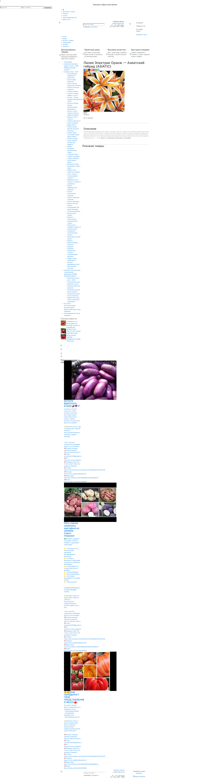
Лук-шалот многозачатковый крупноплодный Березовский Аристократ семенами (72, 307)
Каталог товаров (68, 40)
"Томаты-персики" (73, 158)
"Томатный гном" (72, 154)
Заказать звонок (118, 21)
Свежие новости (69, 318)
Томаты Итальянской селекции (71, 193)
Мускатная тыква (73, 164)
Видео (65, 38)
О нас (64, 36)
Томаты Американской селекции (72, 187)
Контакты (66, 46)
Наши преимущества (69, 17)
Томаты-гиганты (72, 138)
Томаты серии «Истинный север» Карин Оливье (73, 134)
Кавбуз (69, 146)
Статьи (65, 15)
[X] (89, 70)
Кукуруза (70, 246)
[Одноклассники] (87, 70)
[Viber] (94, 70)
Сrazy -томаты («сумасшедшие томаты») (72, 176)
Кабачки (70, 241)
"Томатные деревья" (73, 211)
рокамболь (94, 27)
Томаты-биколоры (73, 201)
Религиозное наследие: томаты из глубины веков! (74, 227)
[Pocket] (91, 70)
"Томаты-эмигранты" (74, 121)
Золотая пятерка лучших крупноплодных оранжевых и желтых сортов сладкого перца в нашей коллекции (73, 109)
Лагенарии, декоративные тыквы (72, 150)
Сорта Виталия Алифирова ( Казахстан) (72, 75)
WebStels (139, 773)
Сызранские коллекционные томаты (72, 233)
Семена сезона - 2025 (71, 72)
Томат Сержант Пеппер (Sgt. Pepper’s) (72, 142)
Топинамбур (68, 62)
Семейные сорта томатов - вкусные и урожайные (74, 182)
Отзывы (65, 44)
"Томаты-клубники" (73, 156)
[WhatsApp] (96, 70)
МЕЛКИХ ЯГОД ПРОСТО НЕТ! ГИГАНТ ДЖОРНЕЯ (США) (73, 331)
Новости (65, 13)
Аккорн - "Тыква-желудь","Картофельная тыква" (74, 99)
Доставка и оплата (69, 11)
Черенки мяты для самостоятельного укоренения (73, 299)
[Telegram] (98, 70)
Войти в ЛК (66, 19)
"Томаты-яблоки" (72, 91)
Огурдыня (70, 248)
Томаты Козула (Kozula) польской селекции (73, 129)
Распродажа (67, 42)
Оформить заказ (141, 34)
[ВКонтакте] (84, 70)
